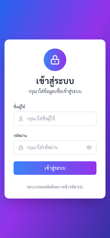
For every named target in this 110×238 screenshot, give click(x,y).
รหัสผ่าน (20, 135)
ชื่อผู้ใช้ (19, 106)
